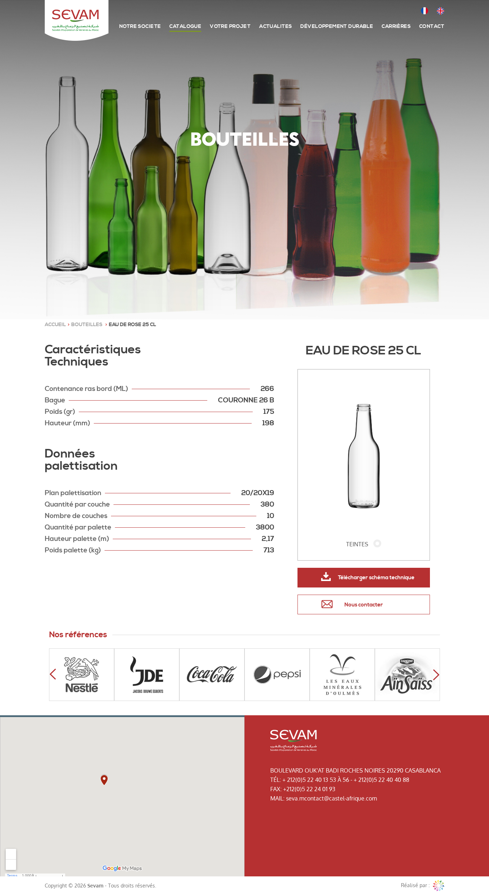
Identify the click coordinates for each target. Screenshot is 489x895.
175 (268, 411)
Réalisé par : (416, 885)
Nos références (78, 635)
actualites (275, 26)
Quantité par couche (77, 504)
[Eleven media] (438, 885)
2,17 (268, 538)
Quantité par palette (78, 527)
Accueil (55, 324)
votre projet (230, 26)
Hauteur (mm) (67, 423)
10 (270, 516)
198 (268, 423)
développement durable (336, 26)
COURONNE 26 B (246, 400)
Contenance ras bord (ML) (86, 388)
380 (267, 504)
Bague (55, 400)
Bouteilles (87, 324)
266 (267, 388)
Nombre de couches (76, 516)
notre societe (140, 26)
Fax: (276, 789)
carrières (396, 26)
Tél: (275, 779)
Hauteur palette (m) (77, 538)
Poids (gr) (60, 411)
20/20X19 (257, 493)
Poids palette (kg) (73, 550)
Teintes (357, 544)
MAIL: (277, 798)
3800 (265, 527)
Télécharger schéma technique (376, 577)
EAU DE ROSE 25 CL (132, 324)
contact (431, 26)
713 (268, 550)
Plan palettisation (73, 493)
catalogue (185, 26)
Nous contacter (363, 604)
